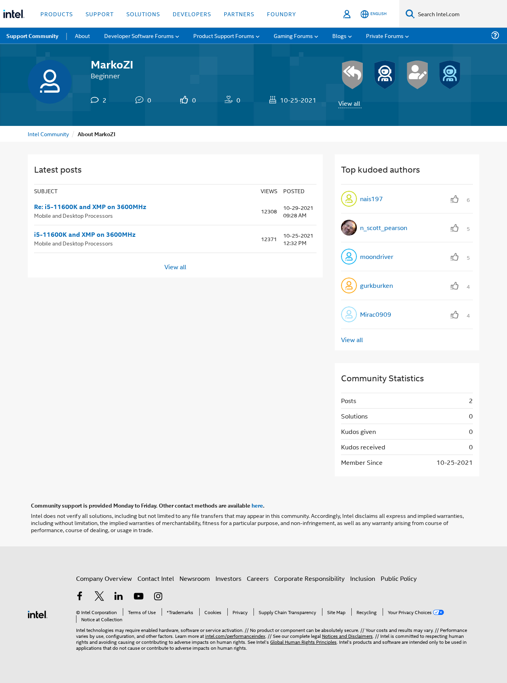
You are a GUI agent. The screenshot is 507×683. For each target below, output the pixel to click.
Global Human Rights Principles (303, 641)
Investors (228, 578)
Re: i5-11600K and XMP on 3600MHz (90, 206)
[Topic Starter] (417, 75)
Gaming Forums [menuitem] (293, 35)
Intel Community (48, 133)
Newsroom (194, 578)
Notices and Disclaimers (347, 635)
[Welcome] (450, 75)
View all (349, 103)
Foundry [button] (281, 14)
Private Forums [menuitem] (385, 35)
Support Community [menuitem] (32, 35)
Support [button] (100, 14)
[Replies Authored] (352, 75)
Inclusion (362, 578)
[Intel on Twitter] (99, 596)
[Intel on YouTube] (138, 596)
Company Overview (104, 578)
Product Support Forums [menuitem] (223, 35)
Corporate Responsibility (309, 578)
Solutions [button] (143, 14)
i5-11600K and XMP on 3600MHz (84, 234)
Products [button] (56, 14)
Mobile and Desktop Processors (73, 215)
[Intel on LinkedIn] (119, 596)
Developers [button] (192, 14)
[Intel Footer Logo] (38, 613)
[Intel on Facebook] (79, 596)
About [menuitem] (82, 35)
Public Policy (399, 578)
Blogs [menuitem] (339, 35)
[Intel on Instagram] (158, 596)
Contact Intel (155, 578)
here (257, 505)
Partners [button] (239, 14)
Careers (258, 578)
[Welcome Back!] (385, 75)
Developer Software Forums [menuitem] (139, 35)
